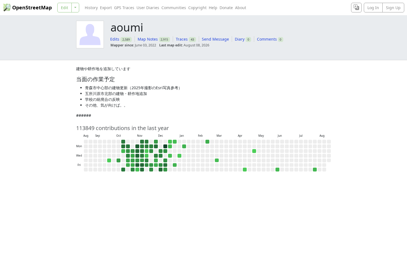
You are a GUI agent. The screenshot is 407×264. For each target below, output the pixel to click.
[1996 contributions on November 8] (133, 169)
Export (106, 7)
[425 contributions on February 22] (207, 142)
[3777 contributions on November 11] (137, 151)
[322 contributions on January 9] (175, 165)
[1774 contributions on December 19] (161, 165)
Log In (373, 7)
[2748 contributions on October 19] (123, 142)
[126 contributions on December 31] (170, 156)
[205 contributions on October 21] (123, 151)
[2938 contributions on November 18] (142, 151)
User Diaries (147, 7)
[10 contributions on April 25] (245, 169)
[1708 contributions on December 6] (151, 169)
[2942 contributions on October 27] (128, 146)
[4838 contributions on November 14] (137, 165)
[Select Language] (356, 7)
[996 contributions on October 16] (118, 160)
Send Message (215, 39)
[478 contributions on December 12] (156, 165)
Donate (226, 7)
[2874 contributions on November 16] (142, 142)
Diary (239, 39)
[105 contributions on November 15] (137, 169)
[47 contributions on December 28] (170, 142)
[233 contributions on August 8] (315, 169)
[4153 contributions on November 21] (142, 165)
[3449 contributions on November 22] (142, 169)
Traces (182, 39)
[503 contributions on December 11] (156, 160)
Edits (114, 39)
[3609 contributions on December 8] (156, 146)
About (240, 7)
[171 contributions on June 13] (277, 169)
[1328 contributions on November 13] (137, 160)
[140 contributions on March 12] (217, 160)
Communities (173, 7)
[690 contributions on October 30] (128, 160)
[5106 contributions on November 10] (137, 146)
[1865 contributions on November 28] (147, 165)
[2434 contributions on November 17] (142, 146)
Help (213, 7)
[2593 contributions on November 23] (147, 142)
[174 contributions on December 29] (170, 146)
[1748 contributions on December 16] (161, 151)
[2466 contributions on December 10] (156, 156)
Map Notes (148, 39)
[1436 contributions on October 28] (128, 151)
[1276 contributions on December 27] (165, 169)
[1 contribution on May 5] (254, 151)
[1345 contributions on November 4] (133, 151)
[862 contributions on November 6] (133, 160)
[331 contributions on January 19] (184, 146)
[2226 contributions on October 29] (128, 156)
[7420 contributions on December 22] (165, 146)
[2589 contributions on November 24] (147, 146)
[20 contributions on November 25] (147, 151)
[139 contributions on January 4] (175, 142)
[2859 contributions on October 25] (123, 169)
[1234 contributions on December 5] (151, 165)
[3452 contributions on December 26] (165, 165)
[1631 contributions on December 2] (151, 151)
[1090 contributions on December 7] (156, 142)
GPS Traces (124, 7)
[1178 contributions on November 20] (142, 160)
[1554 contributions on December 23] (165, 151)
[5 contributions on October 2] (109, 160)
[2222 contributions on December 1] (151, 146)
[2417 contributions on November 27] (147, 160)
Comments (267, 39)
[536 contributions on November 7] (133, 165)
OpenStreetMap (32, 7)
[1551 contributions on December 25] (165, 160)
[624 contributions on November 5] (133, 156)
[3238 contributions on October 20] (123, 146)
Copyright (197, 7)
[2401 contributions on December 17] (161, 156)
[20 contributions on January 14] (179, 156)
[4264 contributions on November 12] (137, 156)
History (91, 7)
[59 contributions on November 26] (147, 156)
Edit (64, 7)
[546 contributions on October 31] (128, 165)
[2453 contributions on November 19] (142, 156)
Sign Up (393, 7)
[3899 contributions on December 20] (161, 169)
